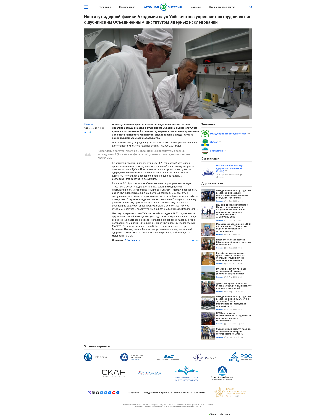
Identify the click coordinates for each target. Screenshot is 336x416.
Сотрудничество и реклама (157, 392)
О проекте (133, 392)
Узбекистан (216, 150)
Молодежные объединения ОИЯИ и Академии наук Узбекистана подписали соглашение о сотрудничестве (233, 227)
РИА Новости (132, 240)
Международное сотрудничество (228, 133)
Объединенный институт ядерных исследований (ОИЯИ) (229, 168)
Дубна (213, 142)
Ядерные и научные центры (231, 175)
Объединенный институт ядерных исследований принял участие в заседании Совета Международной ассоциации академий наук (233, 301)
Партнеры (195, 7)
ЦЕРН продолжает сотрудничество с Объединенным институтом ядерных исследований (233, 317)
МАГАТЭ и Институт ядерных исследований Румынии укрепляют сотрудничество (231, 271)
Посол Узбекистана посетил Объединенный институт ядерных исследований (233, 242)
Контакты (199, 392)
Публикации (104, 7)
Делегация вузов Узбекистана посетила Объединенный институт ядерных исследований (233, 286)
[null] (85, 132)
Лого (163, 7)
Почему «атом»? (183, 392)
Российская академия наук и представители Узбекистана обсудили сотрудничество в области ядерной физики (231, 257)
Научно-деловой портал (222, 7)
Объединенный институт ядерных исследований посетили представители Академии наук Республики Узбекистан (233, 194)
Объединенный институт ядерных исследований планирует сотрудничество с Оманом (233, 331)
